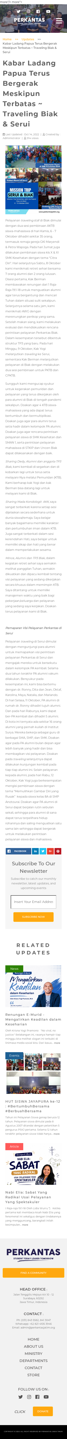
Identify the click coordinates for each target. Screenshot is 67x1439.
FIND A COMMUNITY (33, 1272)
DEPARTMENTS (33, 1361)
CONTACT (33, 1368)
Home (7, 39)
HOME (33, 1339)
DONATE (42, 1411)
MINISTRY (33, 1353)
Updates (28, 39)
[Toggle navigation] (59, 21)
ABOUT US (33, 1346)
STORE (33, 1375)
